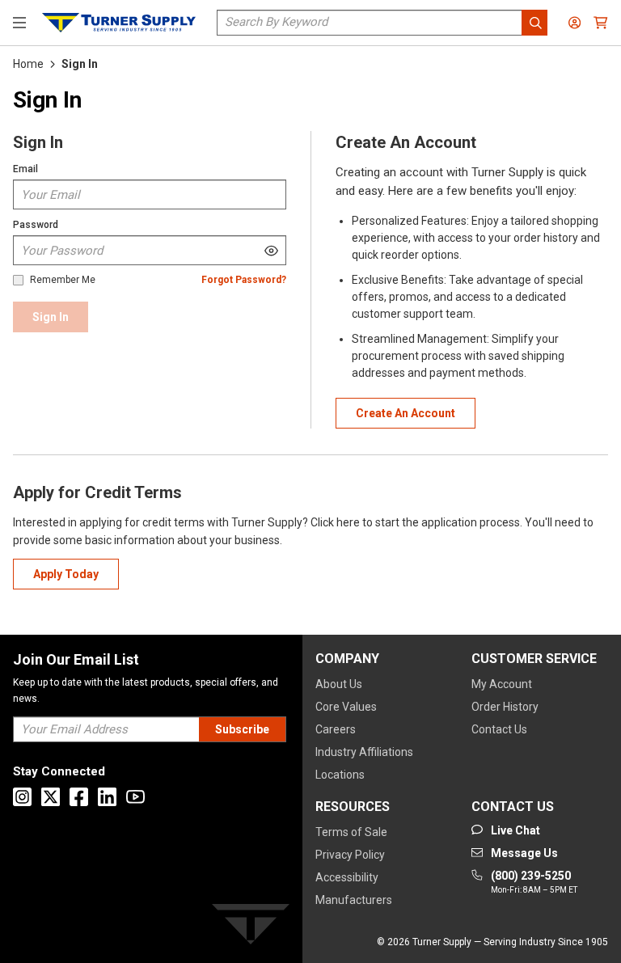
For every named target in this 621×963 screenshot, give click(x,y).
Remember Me (62, 280)
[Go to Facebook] (79, 797)
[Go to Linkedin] (107, 797)
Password (35, 224)
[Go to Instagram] (22, 797)
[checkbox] (18, 280)
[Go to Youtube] (135, 797)
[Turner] (250, 927)
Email (25, 169)
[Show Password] (271, 250)
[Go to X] (50, 797)
